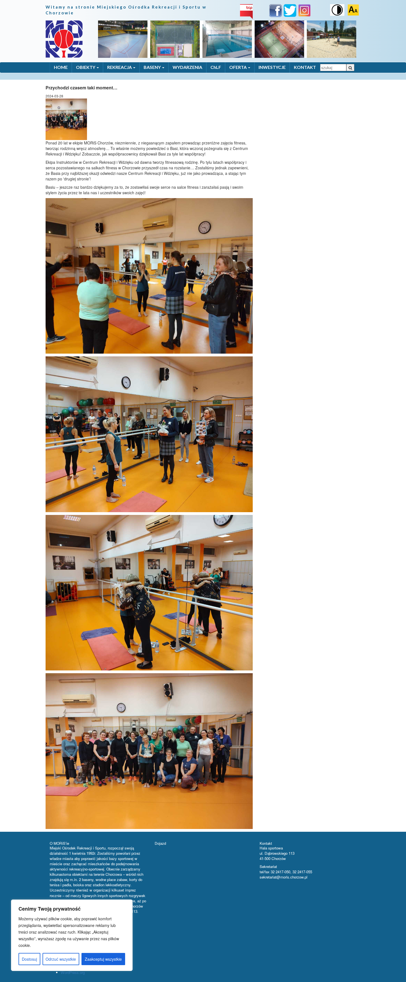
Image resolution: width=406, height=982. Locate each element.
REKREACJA (120, 67)
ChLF (215, 67)
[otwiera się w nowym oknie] (275, 11)
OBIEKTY (86, 67)
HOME (61, 67)
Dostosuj (29, 959)
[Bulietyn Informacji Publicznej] (246, 11)
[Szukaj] (350, 67)
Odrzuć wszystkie (61, 959)
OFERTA (238, 67)
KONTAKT (305, 67)
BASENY (153, 67)
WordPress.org (73, 972)
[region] (72, 935)
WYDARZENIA (187, 67)
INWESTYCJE (272, 67)
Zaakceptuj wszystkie (103, 959)
